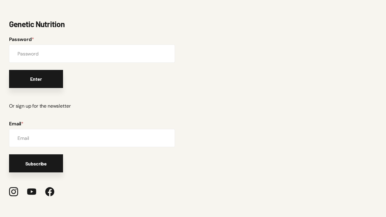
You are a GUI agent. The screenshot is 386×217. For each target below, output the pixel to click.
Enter (36, 79)
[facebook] (49, 191)
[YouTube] (31, 191)
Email (16, 124)
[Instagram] (13, 191)
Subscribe (36, 163)
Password (21, 39)
